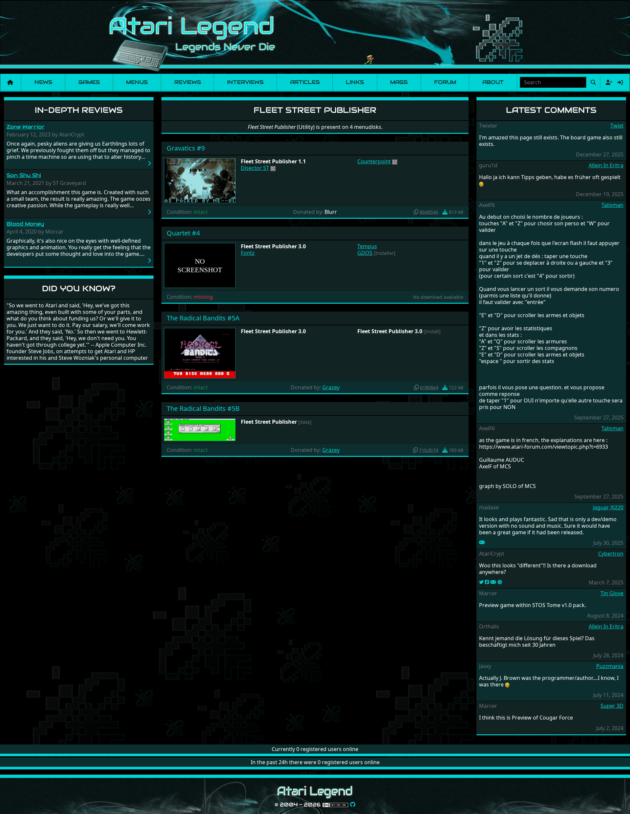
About (493, 82)
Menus (137, 82)
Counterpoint (374, 161)
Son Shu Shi (24, 175)
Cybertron (610, 553)
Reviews (187, 82)
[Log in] (620, 82)
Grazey (331, 387)
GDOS (364, 253)
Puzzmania (609, 666)
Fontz (248, 253)
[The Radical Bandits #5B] (200, 429)
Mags (399, 82)
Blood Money (25, 224)
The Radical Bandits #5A (203, 318)
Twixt (616, 125)
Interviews (245, 82)
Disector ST (255, 168)
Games (89, 82)
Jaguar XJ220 (608, 507)
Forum (445, 82)
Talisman (612, 205)
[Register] (607, 82)
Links (355, 82)
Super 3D (611, 705)
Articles (305, 82)
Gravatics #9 (186, 148)
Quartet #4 (183, 233)
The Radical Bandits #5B (203, 408)
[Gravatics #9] (200, 180)
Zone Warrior (26, 127)
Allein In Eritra (606, 165)
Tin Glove (611, 593)
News (43, 82)
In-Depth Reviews (79, 110)
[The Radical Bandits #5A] (200, 352)
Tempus (367, 246)
